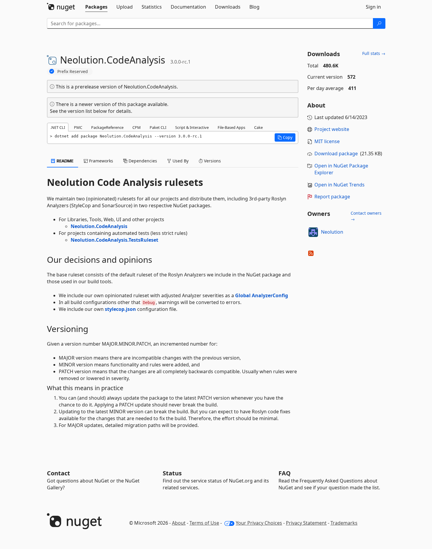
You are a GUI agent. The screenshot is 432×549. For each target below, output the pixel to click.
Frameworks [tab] (100, 161)
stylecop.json (120, 309)
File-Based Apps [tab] (231, 127)
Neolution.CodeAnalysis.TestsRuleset (114, 240)
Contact (58, 473)
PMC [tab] (78, 127)
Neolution (332, 232)
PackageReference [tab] (107, 127)
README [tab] (65, 161)
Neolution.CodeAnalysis (99, 226)
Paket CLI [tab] (158, 127)
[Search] (379, 23)
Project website (331, 129)
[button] (285, 137)
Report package (332, 196)
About (179, 523)
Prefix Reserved (72, 71)
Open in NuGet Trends (339, 184)
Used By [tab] (180, 161)
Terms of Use (204, 523)
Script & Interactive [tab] (192, 127)
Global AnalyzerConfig (261, 295)
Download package (336, 153)
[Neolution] (313, 232)
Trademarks (343, 523)
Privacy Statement (306, 523)
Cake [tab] (258, 127)
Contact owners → (366, 216)
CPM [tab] (136, 127)
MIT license (327, 141)
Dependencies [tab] (142, 161)
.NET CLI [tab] (57, 127)
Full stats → (373, 53)
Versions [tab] (212, 161)
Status (172, 473)
